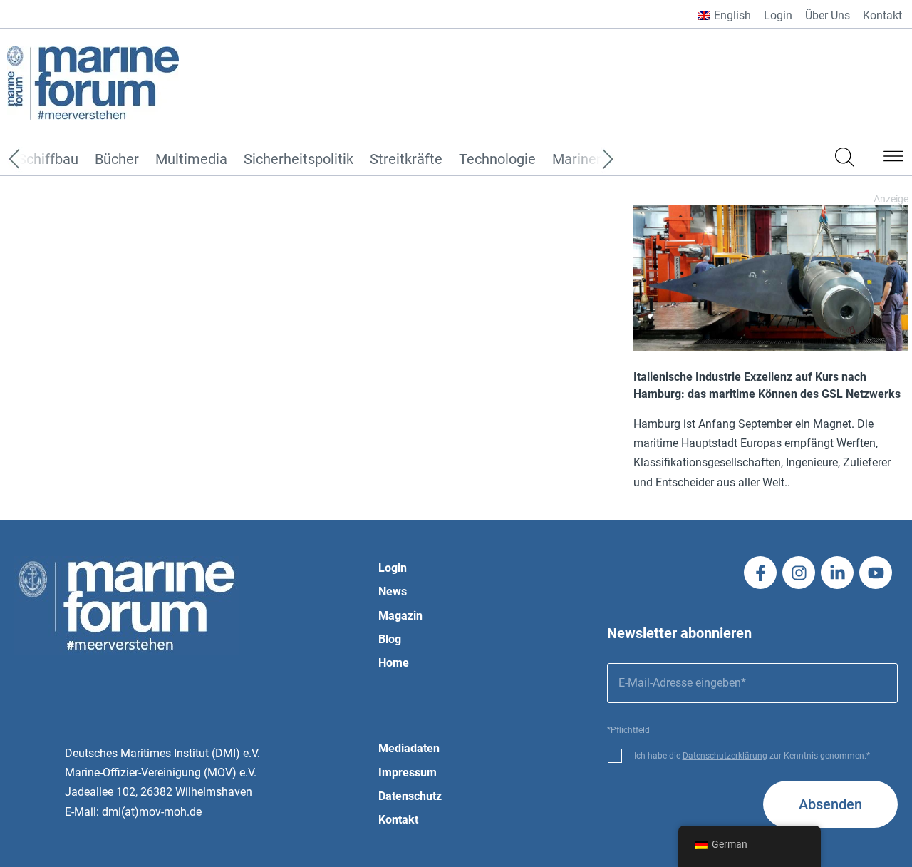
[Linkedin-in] (837, 572)
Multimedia (191, 160)
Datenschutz (410, 796)
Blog (389, 639)
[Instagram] (798, 572)
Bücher (117, 160)
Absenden (830, 804)
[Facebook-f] (760, 572)
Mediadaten (409, 748)
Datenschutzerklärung (725, 756)
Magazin (400, 615)
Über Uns (827, 15)
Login (778, 15)
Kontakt (882, 15)
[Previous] (35, 160)
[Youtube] (875, 572)
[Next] (586, 160)
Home (393, 663)
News (392, 591)
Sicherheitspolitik (298, 160)
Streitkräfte (406, 160)
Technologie (497, 160)
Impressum (407, 772)
